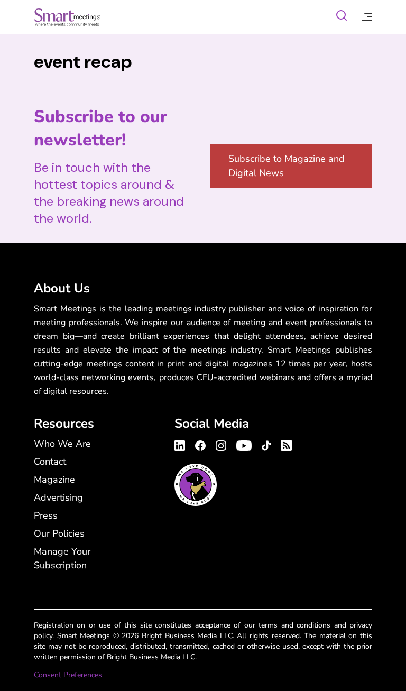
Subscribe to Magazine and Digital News (286, 165)
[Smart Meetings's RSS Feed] (285, 444)
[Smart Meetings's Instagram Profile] (221, 444)
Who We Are (62, 443)
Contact (50, 461)
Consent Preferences (68, 675)
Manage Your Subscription (62, 558)
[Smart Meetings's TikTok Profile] (266, 444)
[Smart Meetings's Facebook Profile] (200, 444)
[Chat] (341, 17)
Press (46, 515)
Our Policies (59, 533)
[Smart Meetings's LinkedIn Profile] (181, 444)
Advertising (58, 497)
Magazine (54, 479)
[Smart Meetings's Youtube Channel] (244, 444)
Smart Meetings (67, 16)
